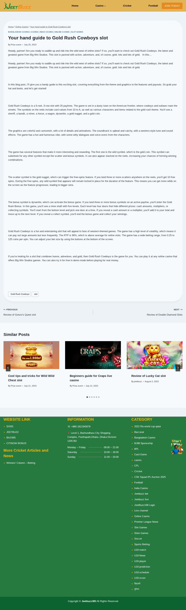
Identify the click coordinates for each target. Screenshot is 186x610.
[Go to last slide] (8, 367)
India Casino (46, 32)
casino (34, 32)
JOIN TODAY (172, 5)
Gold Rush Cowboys (19, 294)
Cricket (127, 5)
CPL (136, 465)
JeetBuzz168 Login (144, 505)
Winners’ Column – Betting (20, 463)
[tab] (87, 397)
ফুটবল (136, 589)
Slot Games (77, 32)
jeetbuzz (138, 381)
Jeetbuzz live (141, 499)
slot (35, 294)
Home (75, 5)
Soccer (138, 538)
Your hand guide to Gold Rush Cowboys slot (50, 27)
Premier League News (146, 521)
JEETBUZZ (12, 432)
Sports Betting (142, 544)
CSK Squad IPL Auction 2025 (150, 477)
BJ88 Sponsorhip (143, 443)
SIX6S (9, 426)
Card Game (140, 454)
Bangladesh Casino (18, 32)
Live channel (141, 510)
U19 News (139, 555)
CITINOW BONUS (16, 443)
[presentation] (31, 355)
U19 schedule (141, 572)
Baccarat (139, 432)
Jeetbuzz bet (141, 493)
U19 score (139, 578)
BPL (136, 449)
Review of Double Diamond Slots (165, 312)
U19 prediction (142, 566)
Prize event (16, 45)
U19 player (140, 561)
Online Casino (61, 32)
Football (153, 5)
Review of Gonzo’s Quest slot (19, 312)
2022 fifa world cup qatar (147, 426)
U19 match (140, 549)
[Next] (178, 367)
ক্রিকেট (137, 583)
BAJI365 (11, 437)
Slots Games (141, 533)
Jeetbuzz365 (89, 601)
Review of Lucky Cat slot (148, 375)
